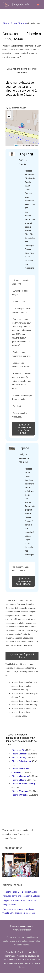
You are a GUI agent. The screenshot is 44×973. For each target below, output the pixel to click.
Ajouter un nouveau (22, 945)
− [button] (9, 116)
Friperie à (20, 776)
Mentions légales (29, 937)
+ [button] (9, 112)
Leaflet (17, 145)
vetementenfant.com (22, 930)
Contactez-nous (13, 937)
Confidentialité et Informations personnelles (21, 941)
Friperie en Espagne (21, 963)
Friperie (5, 23)
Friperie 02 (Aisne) (19, 23)
